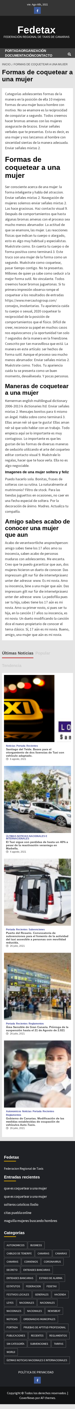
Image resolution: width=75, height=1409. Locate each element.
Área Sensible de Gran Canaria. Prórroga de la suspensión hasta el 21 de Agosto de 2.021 (37, 1028)
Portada (20, 746)
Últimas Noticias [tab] (17, 653)
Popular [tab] (42, 653)
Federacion (33, 1286)
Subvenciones (37, 929)
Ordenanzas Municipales (39, 1319)
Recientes (32, 746)
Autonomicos (13, 1111)
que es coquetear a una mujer (25, 1188)
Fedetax (36, 29)
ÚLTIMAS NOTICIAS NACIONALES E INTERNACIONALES (26, 837)
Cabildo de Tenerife (19, 1253)
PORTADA (13, 50)
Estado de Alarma (50, 1278)
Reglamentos (36, 1023)
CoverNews (27, 1398)
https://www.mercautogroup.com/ (31, 300)
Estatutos (13, 1286)
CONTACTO (43, 55)
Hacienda (60, 1294)
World (11, 1352)
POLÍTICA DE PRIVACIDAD (36, 1372)
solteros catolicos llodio (21, 1204)
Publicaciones (16, 1335)
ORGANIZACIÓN (33, 50)
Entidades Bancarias (36, 1270)
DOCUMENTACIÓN (19, 55)
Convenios (31, 1261)
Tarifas (58, 1344)
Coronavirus (52, 1261)
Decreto (12, 1270)
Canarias (43, 1253)
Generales (42, 1294)
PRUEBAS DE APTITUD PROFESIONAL (45, 1327)
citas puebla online (17, 1213)
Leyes (10, 1302)
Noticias (10, 746)
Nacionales (26, 1302)
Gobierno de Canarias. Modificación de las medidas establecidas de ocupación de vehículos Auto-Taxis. (35, 1121)
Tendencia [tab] (11, 665)
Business (36, 1245)
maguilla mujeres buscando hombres (30, 1221)
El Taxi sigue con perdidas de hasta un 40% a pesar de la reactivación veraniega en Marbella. (37, 845)
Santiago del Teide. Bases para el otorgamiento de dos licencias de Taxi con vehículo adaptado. (35, 752)
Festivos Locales (18, 1294)
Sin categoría (15, 1344)
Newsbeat (54, 1311)
